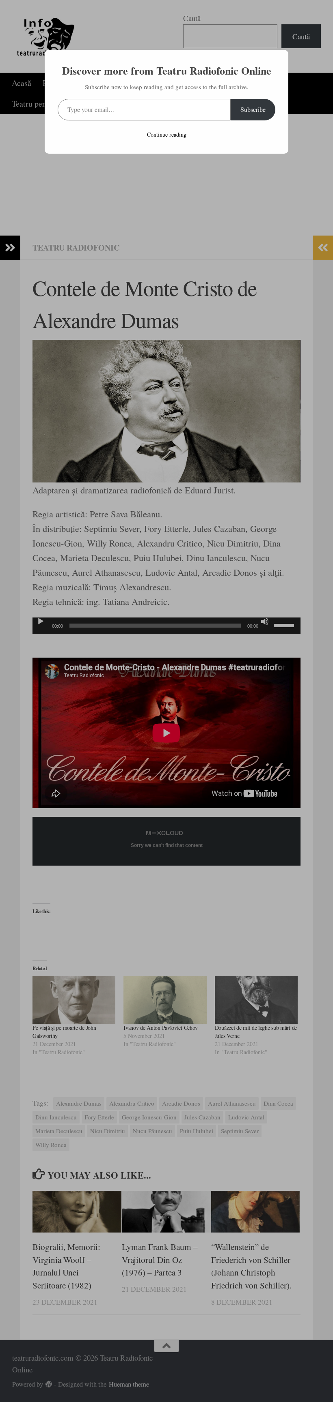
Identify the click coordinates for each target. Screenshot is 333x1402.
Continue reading (166, 134)
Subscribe (253, 109)
